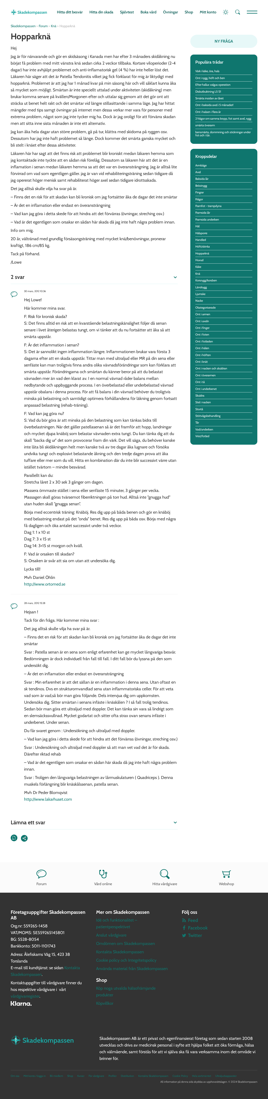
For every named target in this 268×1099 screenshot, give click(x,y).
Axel (198, 172)
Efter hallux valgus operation (213, 85)
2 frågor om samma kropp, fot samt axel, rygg (223, 118)
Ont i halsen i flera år (208, 112)
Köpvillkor (104, 1003)
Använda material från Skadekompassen (132, 968)
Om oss (15, 1075)
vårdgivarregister (25, 996)
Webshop (226, 884)
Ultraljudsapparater (226, 1075)
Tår (197, 422)
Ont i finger (202, 328)
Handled (200, 240)
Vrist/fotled (202, 436)
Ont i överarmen (205, 375)
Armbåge (201, 165)
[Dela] (24, 838)
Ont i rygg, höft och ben (210, 78)
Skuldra (199, 395)
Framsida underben (207, 219)
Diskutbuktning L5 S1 (208, 91)
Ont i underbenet (206, 389)
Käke (198, 267)
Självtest (127, 12)
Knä (197, 274)
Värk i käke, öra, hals (207, 71)
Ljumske (200, 294)
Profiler (112, 1075)
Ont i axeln (202, 321)
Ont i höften (203, 355)
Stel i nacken (203, 402)
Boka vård (148, 12)
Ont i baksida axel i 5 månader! (214, 105)
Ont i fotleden (204, 341)
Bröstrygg (201, 186)
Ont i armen (202, 314)
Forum (41, 884)
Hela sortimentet (201, 1075)
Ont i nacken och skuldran (211, 368)
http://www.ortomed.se (44, 584)
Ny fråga (224, 41)
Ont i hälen (202, 348)
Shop (189, 12)
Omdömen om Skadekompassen (125, 943)
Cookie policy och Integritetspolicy (126, 960)
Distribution (127, 1075)
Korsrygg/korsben (206, 280)
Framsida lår (202, 212)
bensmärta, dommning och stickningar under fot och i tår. (223, 133)
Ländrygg (201, 287)
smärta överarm (205, 125)
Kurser (80, 1075)
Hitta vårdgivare (164, 884)
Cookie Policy (180, 1075)
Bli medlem (56, 1075)
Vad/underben (204, 429)
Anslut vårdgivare (111, 935)
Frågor (199, 199)
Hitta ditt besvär (70, 12)
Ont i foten (202, 334)
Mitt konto (208, 12)
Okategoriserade (205, 307)
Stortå (199, 409)
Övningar (170, 12)
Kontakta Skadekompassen (120, 951)
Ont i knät (201, 362)
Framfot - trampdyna (208, 206)
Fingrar (199, 192)
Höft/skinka (202, 246)
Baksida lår (201, 179)
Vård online (103, 884)
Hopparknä (202, 253)
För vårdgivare (96, 1075)
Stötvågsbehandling (207, 416)
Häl (197, 226)
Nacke (199, 301)
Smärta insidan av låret (209, 98)
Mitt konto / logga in (34, 1075)
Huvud (199, 260)
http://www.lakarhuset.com (48, 799)
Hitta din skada (101, 12)
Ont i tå (200, 382)
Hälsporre (201, 233)
